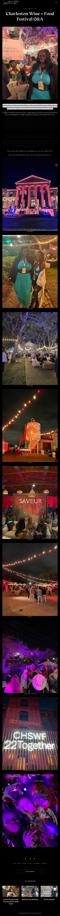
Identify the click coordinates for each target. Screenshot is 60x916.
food (30, 863)
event (19, 863)
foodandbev (36, 863)
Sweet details (49, 899)
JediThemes (38, 913)
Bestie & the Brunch (30, 899)
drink (14, 863)
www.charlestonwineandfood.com (42, 155)
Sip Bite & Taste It (48, 151)
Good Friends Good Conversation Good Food (11, 901)
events (24, 863)
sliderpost (44, 863)
